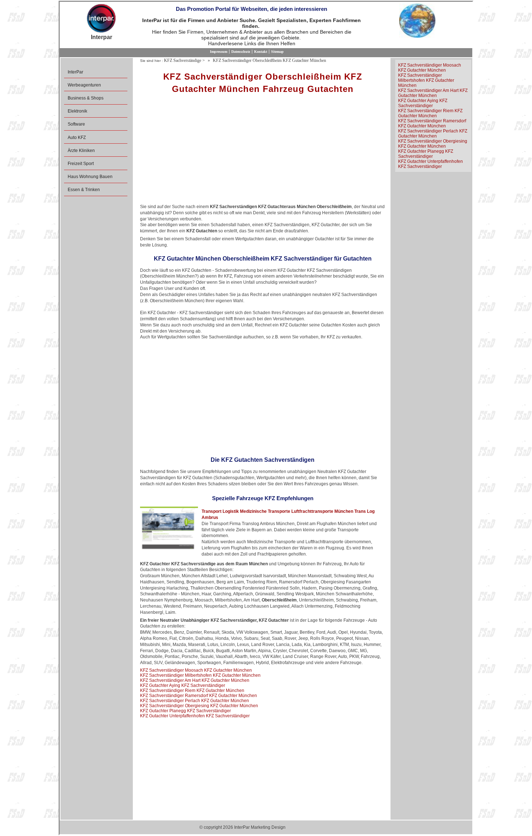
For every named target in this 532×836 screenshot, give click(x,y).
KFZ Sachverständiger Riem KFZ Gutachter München (192, 690)
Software (76, 124)
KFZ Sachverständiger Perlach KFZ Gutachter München (194, 700)
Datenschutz (240, 52)
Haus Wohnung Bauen (90, 176)
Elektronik (77, 111)
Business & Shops (86, 98)
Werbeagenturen (84, 85)
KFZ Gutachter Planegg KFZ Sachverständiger (185, 710)
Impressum (218, 52)
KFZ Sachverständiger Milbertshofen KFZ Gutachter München (200, 675)
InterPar (75, 72)
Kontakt (260, 52)
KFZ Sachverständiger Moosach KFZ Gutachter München (196, 670)
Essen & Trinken (84, 189)
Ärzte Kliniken (81, 150)
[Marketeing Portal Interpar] (101, 19)
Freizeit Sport (81, 163)
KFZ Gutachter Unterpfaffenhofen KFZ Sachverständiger (195, 715)
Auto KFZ (77, 137)
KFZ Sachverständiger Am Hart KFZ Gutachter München (194, 680)
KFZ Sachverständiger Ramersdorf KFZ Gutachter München (198, 695)
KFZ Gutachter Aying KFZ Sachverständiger (182, 685)
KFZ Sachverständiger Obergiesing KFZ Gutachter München (199, 705)
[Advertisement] (262, 151)
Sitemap (277, 52)
